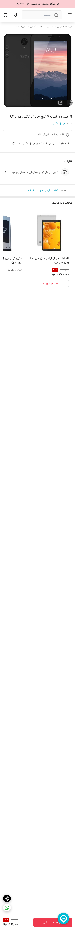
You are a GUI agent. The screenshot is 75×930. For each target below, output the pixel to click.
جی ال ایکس (59, 124)
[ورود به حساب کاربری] (15, 15)
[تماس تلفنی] (7, 898)
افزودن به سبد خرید (52, 922)
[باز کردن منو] (69, 15)
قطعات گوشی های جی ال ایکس (28, 27)
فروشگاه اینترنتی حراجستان (60, 27)
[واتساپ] (7, 907)
